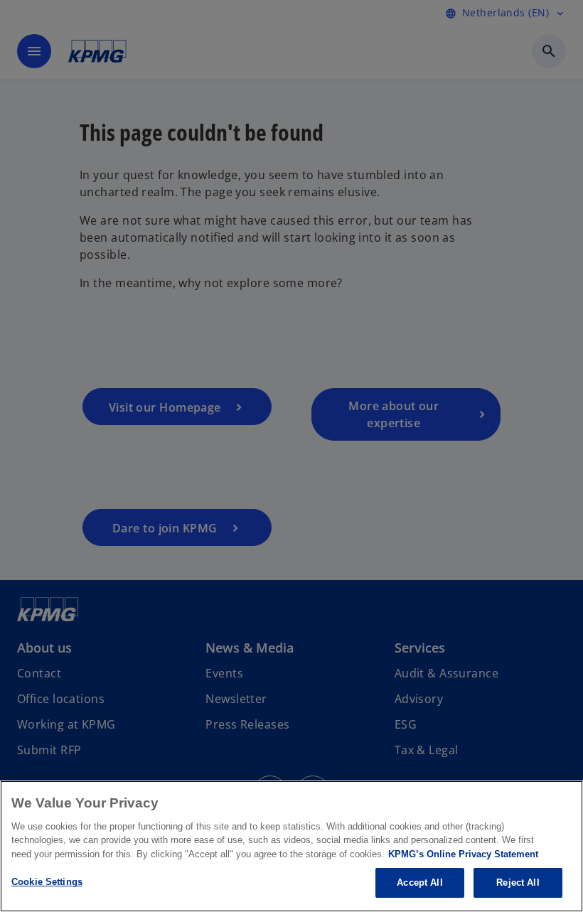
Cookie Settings (46, 881)
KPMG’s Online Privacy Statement (463, 854)
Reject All (517, 882)
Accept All (419, 882)
